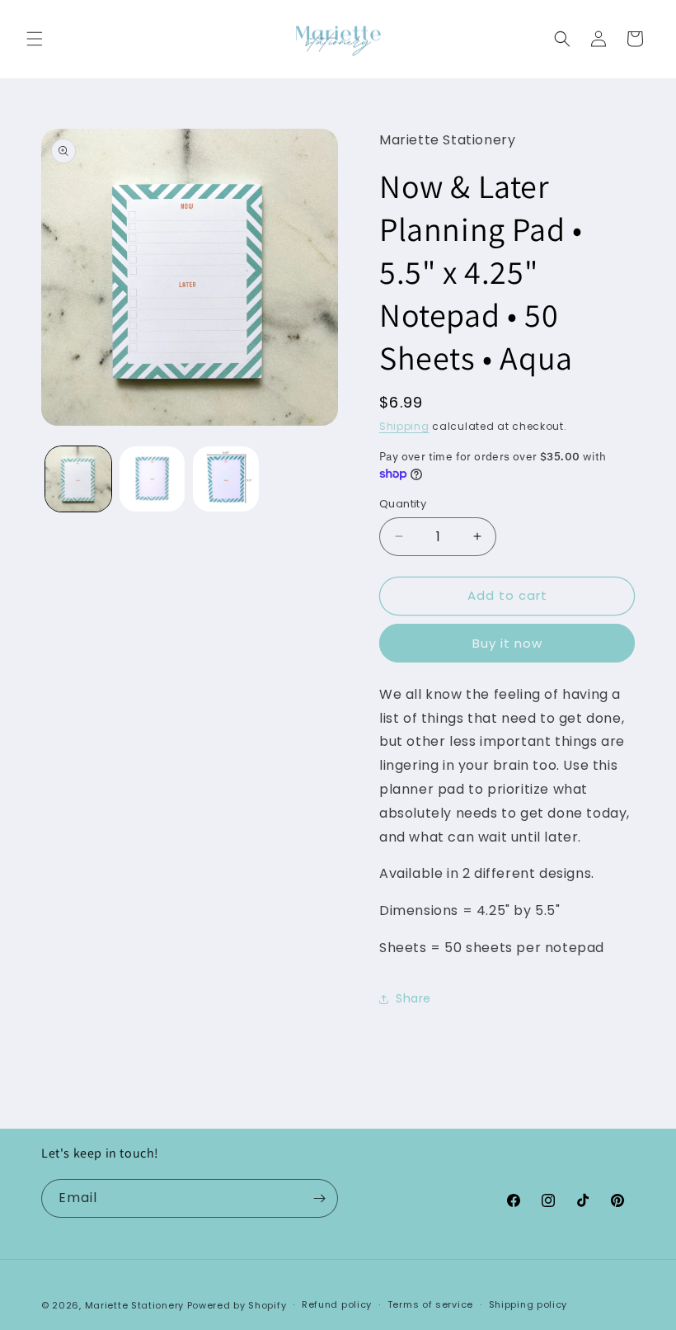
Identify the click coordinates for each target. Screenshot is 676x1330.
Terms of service (430, 1304)
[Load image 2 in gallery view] (152, 479)
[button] (34, 39)
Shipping (404, 426)
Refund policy (337, 1304)
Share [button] (413, 998)
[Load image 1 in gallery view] (78, 479)
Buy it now (507, 643)
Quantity (402, 504)
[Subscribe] (319, 1198)
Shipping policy (528, 1304)
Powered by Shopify (237, 1305)
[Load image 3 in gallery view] (226, 479)
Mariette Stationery (134, 1305)
